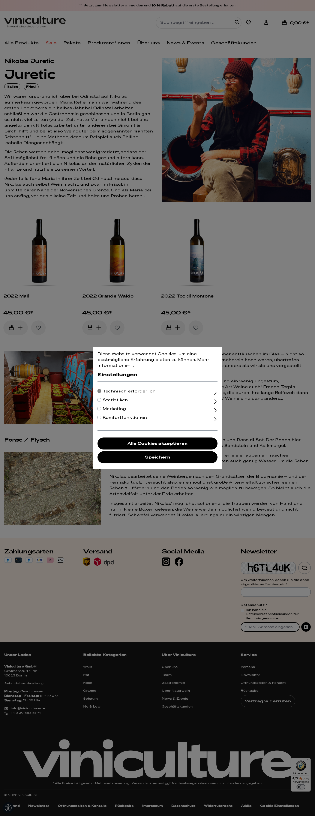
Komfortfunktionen (125, 417)
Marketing (114, 408)
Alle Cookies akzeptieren (158, 443)
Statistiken (115, 400)
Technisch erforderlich (129, 391)
